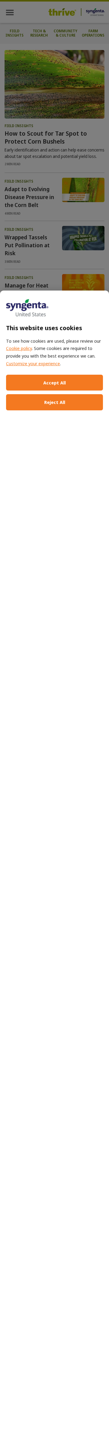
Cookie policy (19, 348)
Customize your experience (33, 363)
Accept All (54, 383)
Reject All (54, 402)
